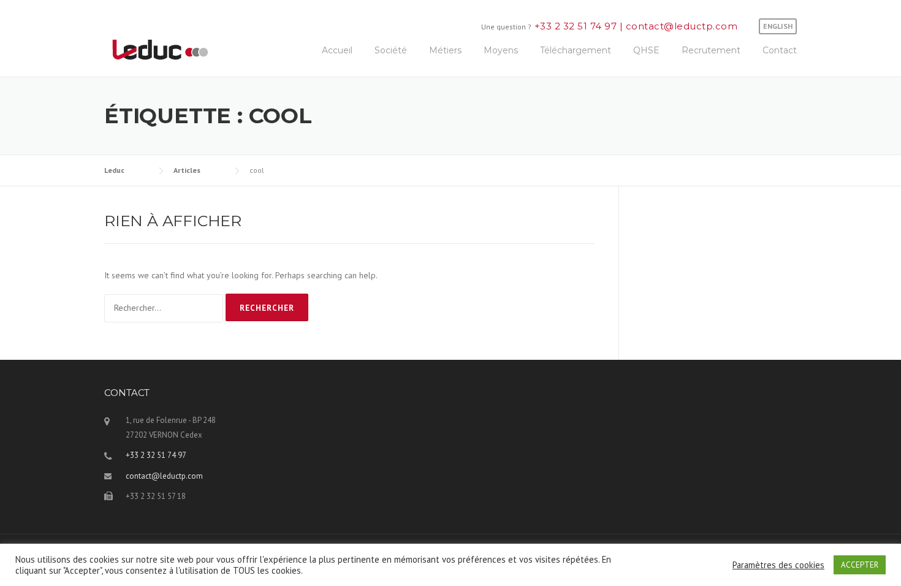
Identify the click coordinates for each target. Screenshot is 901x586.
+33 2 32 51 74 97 (577, 26)
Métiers (445, 50)
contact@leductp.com (680, 26)
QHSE (646, 50)
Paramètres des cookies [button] (778, 565)
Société (390, 50)
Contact (779, 50)
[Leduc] (160, 48)
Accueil (337, 50)
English (778, 26)
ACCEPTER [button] (859, 565)
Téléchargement (575, 50)
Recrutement (711, 50)
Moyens (501, 50)
